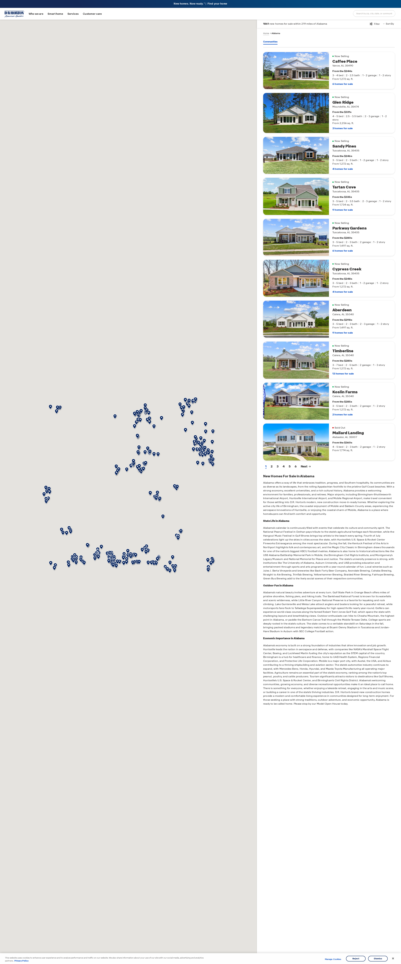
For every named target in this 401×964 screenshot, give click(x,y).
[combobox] (374, 13)
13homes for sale (343, 373)
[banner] (200, 4)
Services (73, 14)
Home (266, 33)
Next (304, 466)
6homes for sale (342, 84)
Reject (355, 958)
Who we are (36, 14)
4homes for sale (342, 169)
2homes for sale (342, 414)
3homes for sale (342, 128)
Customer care (92, 14)
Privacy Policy (21, 960)
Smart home (55, 14)
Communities (270, 41)
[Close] (393, 958)
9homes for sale (342, 209)
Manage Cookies (333, 959)
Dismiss (378, 958)
